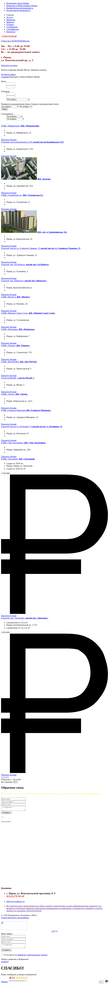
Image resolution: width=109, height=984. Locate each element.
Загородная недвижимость (18, 10)
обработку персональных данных (32, 817)
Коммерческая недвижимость (19, 8)
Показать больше (8, 140)
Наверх (4, 982)
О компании (12, 27)
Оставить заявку (8, 74)
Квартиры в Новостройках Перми (21, 6)
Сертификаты (12, 29)
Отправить (6, 813)
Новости (10, 22)
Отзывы (10, 24)
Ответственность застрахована (15, 918)
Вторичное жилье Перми (17, 3)
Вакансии (10, 20)
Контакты (10, 32)
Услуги (9, 17)
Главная (5, 77)
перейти (5, 961)
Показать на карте (9, 65)
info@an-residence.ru (15, 901)
